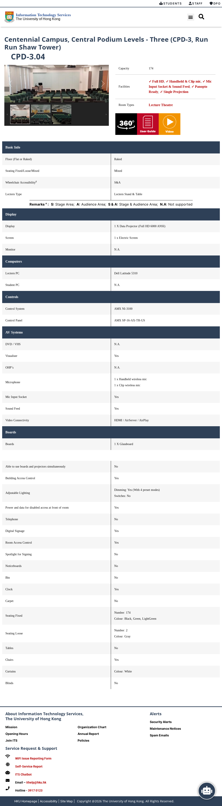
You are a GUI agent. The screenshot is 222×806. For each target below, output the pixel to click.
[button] (190, 17)
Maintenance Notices (165, 728)
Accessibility (48, 801)
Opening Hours (16, 734)
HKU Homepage (25, 801)
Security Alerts (161, 722)
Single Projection (175, 92)
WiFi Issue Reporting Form (33, 758)
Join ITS (11, 740)
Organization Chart (92, 727)
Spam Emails (159, 735)
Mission (11, 727)
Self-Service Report (28, 766)
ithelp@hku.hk (36, 782)
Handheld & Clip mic (185, 81)
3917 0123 (35, 790)
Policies (83, 740)
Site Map (66, 801)
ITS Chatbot (23, 774)
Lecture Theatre (161, 105)
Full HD (158, 81)
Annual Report (88, 734)
